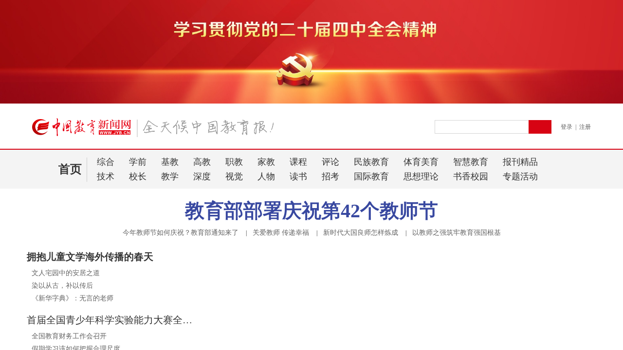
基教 (170, 162)
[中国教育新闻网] (156, 131)
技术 (105, 176)
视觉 (234, 176)
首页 (70, 169)
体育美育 (421, 162)
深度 (202, 176)
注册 (585, 126)
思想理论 (421, 176)
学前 (138, 162)
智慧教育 (470, 162)
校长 (138, 176)
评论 (330, 162)
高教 (202, 162)
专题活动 (520, 176)
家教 (266, 162)
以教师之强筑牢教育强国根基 (456, 232)
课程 (298, 162)
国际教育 (371, 176)
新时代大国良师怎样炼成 (360, 232)
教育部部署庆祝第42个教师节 (311, 211)
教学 (170, 176)
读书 (298, 176)
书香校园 (470, 176)
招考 (330, 176)
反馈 (599, 263)
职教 (234, 162)
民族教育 (371, 162)
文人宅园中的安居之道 (66, 273)
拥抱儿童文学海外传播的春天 (90, 256)
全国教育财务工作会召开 (69, 336)
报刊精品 (520, 162)
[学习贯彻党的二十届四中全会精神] (311, 101)
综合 (105, 162)
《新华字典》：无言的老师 (72, 298)
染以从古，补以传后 (62, 285)
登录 (566, 126)
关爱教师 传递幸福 (281, 232)
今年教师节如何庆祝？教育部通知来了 (180, 232)
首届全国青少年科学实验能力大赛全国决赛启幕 (112, 320)
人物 (266, 176)
